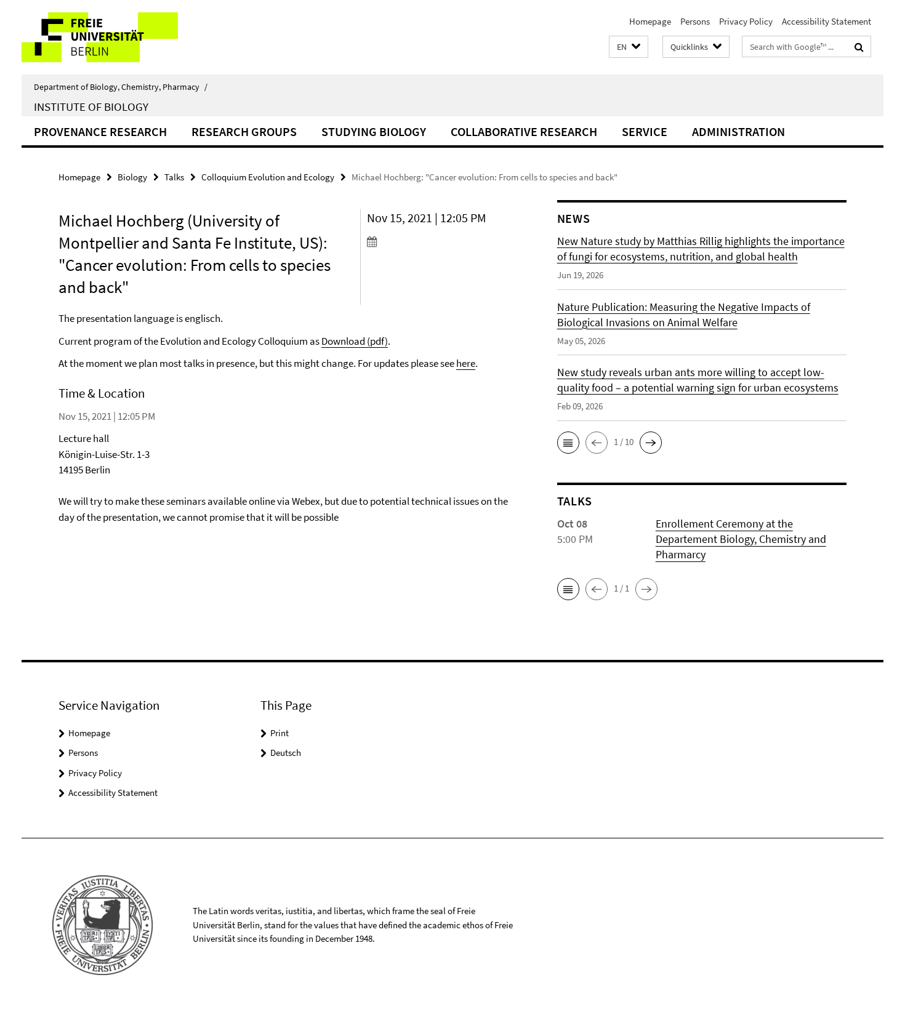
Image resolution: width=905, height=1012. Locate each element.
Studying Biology (373, 131)
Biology (132, 177)
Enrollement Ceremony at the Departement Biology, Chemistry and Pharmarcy (741, 538)
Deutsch (285, 752)
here (465, 363)
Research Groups (244, 131)
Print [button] (279, 733)
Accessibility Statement (826, 21)
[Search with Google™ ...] (859, 47)
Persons (695, 21)
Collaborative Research (524, 131)
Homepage (650, 21)
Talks (174, 177)
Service (644, 131)
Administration (738, 131)
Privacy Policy (746, 21)
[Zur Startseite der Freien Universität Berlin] (125, 37)
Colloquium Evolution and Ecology (267, 177)
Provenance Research (100, 131)
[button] (628, 47)
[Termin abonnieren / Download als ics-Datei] (438, 241)
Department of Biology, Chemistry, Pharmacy (120, 86)
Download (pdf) (354, 341)
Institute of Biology (91, 106)
